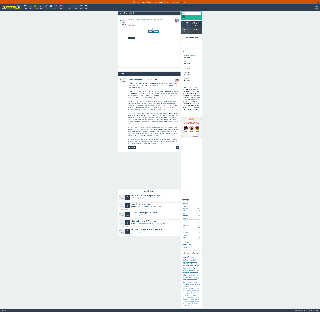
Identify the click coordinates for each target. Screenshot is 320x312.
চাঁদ (193, 284)
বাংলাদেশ (187, 301)
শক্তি (189, 289)
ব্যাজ (81, 8)
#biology (196, 278)
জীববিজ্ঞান (185, 211)
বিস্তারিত (192, 299)
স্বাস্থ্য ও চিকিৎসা (186, 218)
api (129, 25)
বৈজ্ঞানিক (191, 278)
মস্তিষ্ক (189, 291)
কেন (195, 284)
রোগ (197, 265)
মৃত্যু (183, 301)
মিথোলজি (185, 247)
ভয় (190, 295)
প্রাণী (187, 278)
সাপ (193, 287)
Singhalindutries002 (189, 56)
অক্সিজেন (185, 305)
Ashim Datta (152, 206)
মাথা (197, 275)
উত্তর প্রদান (137, 80)
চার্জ (197, 303)
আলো (184, 270)
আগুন (184, 291)
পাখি (198, 297)
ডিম (188, 284)
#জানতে (195, 282)
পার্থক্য (184, 280)
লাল (198, 289)
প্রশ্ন (30, 8)
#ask (190, 268)
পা (193, 297)
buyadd (186, 61)
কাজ (184, 287)
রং (191, 287)
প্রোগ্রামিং (133, 25)
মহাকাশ (190, 275)
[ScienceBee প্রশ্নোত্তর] (11, 7)
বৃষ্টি (191, 284)
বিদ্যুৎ (186, 287)
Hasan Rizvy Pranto (154, 215)
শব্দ (198, 291)
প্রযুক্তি (137, 19)
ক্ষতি (198, 270)
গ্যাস (192, 297)
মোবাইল (188, 270)
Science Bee (302, 310)
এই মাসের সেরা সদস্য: (188, 52)
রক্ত (196, 268)
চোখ (190, 260)
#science (193, 270)
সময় (195, 303)
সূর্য (187, 275)
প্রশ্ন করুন (56, 8)
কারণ (198, 284)
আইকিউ (184, 223)
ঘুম (191, 257)
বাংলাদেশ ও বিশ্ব (187, 245)
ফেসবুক (150, 32)
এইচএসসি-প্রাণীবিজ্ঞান (189, 265)
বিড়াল (188, 303)
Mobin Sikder (315, 310)
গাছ (187, 291)
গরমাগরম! (35, 8)
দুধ (188, 293)
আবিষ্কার (185, 293)
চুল (183, 273)
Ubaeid (150, 198)
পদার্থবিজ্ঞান (185, 209)
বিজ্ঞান (184, 282)
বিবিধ (184, 230)
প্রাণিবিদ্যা (185, 235)
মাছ (190, 293)
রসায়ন (185, 297)
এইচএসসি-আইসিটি (191, 280)
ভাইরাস (194, 301)
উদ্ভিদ (195, 297)
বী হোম (25, 8)
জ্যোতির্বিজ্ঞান (185, 216)
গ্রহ (183, 297)
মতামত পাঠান (4, 310)
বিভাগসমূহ (46, 8)
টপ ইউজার (86, 8)
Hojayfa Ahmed (153, 232)
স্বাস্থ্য (194, 275)
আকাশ (192, 303)
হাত (198, 293)
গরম (191, 282)
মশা (183, 295)
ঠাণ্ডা (195, 293)
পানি (188, 257)
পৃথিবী (194, 260)
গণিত (184, 213)
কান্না (190, 305)
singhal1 (186, 73)
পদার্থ (194, 257)
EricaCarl (186, 78)
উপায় (192, 293)
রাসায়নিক (185, 268)
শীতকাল (185, 284)
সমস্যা (185, 299)
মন (188, 299)
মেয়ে (198, 299)
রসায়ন (184, 206)
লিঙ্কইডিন (156, 32)
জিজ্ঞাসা (142, 19)
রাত (189, 287)
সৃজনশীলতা (185, 225)
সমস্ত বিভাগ (185, 204)
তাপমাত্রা (194, 295)
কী (197, 273)
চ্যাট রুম (70, 8)
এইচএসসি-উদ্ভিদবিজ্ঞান (190, 263)
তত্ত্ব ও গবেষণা (186, 242)
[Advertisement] (149, 54)
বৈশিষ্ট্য (191, 301)
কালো (189, 297)
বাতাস (197, 295)
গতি (188, 305)
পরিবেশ (184, 238)
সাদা (195, 291)
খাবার (192, 291)
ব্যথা (198, 301)
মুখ (192, 305)
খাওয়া (188, 282)
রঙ (183, 299)
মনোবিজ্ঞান (185, 240)
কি (189, 299)
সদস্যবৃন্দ (51, 8)
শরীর (193, 268)
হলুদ (186, 303)
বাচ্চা (196, 299)
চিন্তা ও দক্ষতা (186, 233)
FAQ (61, 8)
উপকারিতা (193, 289)
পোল (76, 8)
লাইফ (184, 228)
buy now (186, 67)
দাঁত (183, 303)
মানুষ (184, 257)
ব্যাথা (188, 295)
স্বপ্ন (186, 295)
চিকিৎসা (187, 273)
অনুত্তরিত (40, 8)
